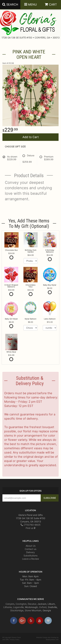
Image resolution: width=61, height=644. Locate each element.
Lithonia (7, 607)
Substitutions (30, 555)
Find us (30, 528)
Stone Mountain (33, 610)
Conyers (10, 603)
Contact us (30, 549)
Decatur (32, 603)
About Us (30, 545)
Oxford (43, 607)
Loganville (18, 607)
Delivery (30, 552)
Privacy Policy (14, 639)
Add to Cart (30, 137)
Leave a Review (30, 558)
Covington (21, 603)
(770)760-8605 (32, 524)
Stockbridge (16, 610)
